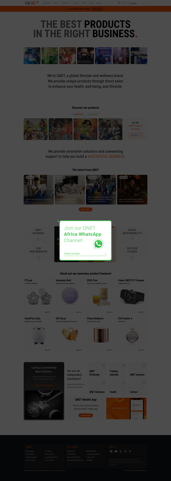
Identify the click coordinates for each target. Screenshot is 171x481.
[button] (58, 221)
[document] (85, 240)
